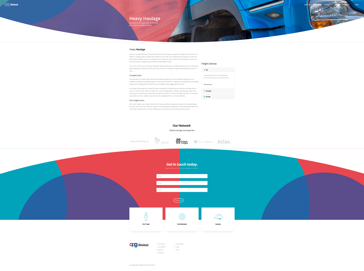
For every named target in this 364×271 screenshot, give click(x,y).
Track (357, 4)
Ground (208, 91)
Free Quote (346, 4)
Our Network (317, 4)
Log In (177, 247)
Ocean (208, 97)
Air (207, 70)
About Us (307, 4)
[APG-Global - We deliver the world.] (11, 5)
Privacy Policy (179, 244)
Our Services (161, 244)
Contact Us (327, 4)
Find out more (208, 84)
